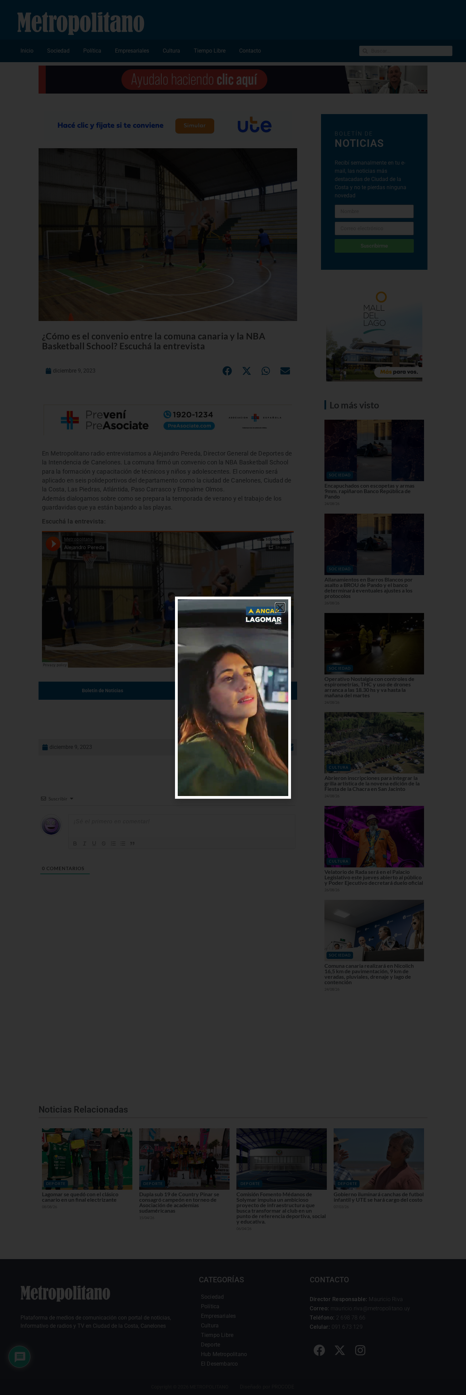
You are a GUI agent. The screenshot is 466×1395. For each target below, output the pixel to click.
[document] (233, 697)
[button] (280, 607)
